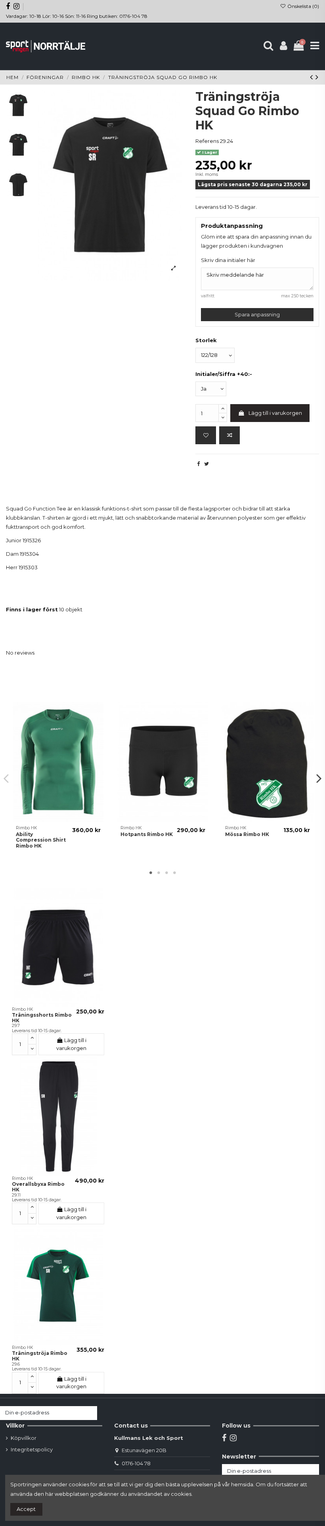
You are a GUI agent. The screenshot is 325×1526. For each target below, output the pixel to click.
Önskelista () (302, 6)
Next (318, 778)
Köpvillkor (23, 1438)
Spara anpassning (257, 314)
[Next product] (317, 77)
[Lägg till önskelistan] (205, 435)
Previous (6, 778)
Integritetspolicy (32, 1449)
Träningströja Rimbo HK (39, 1356)
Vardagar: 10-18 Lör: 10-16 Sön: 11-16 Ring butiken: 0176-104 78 (76, 16)
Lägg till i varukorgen (275, 413)
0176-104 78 (136, 1463)
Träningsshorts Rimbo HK (42, 1017)
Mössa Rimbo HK (247, 834)
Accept (26, 1509)
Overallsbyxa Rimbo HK (38, 1187)
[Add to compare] (229, 435)
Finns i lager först (32, 609)
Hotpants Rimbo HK (146, 834)
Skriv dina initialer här (228, 260)
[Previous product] (312, 77)
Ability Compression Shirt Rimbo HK (41, 840)
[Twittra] (206, 463)
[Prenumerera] (89, 1413)
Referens (207, 141)
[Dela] (198, 463)
